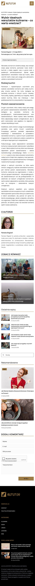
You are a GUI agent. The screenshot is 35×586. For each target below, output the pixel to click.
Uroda (3, 528)
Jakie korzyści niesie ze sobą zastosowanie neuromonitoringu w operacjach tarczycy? (21, 326)
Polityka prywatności (8, 511)
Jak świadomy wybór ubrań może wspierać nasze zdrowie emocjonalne (22, 335)
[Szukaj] (3, 355)
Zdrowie (4, 531)
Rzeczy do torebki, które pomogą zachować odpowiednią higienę (21, 545)
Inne (2, 534)
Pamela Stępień (6, 52)
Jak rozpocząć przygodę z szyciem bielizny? (21, 344)
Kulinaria (6, 29)
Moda (3, 524)
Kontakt (4, 508)
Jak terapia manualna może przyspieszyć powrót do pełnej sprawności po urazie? (20, 316)
